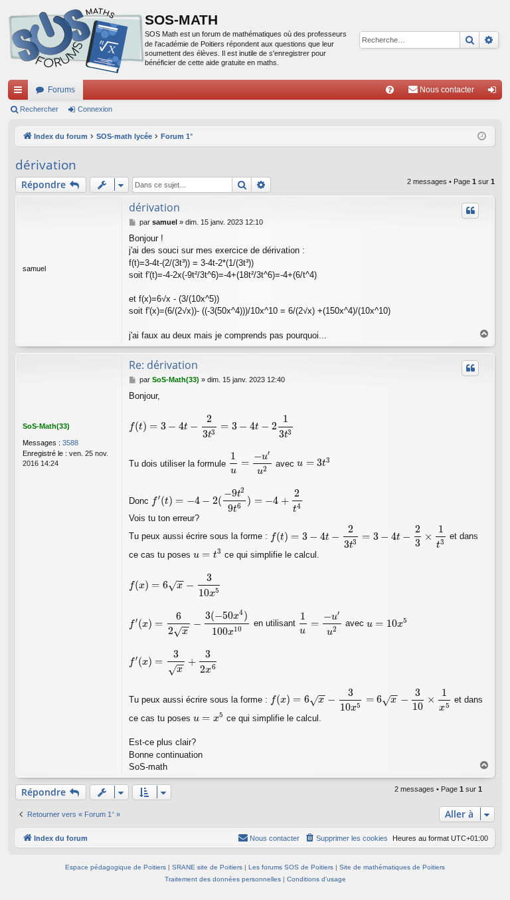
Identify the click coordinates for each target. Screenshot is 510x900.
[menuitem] (390, 90)
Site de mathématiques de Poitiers (392, 867)
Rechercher (39, 109)
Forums (61, 89)
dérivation (45, 164)
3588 (70, 443)
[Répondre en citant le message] (470, 211)
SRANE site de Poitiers (207, 867)
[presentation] (211, 426)
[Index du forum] (76, 40)
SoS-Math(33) (46, 426)
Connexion (95, 109)
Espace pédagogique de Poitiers (115, 867)
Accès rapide (20, 92)
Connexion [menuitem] (494, 92)
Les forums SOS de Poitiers (290, 867)
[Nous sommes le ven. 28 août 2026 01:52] (481, 136)
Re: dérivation (163, 365)
